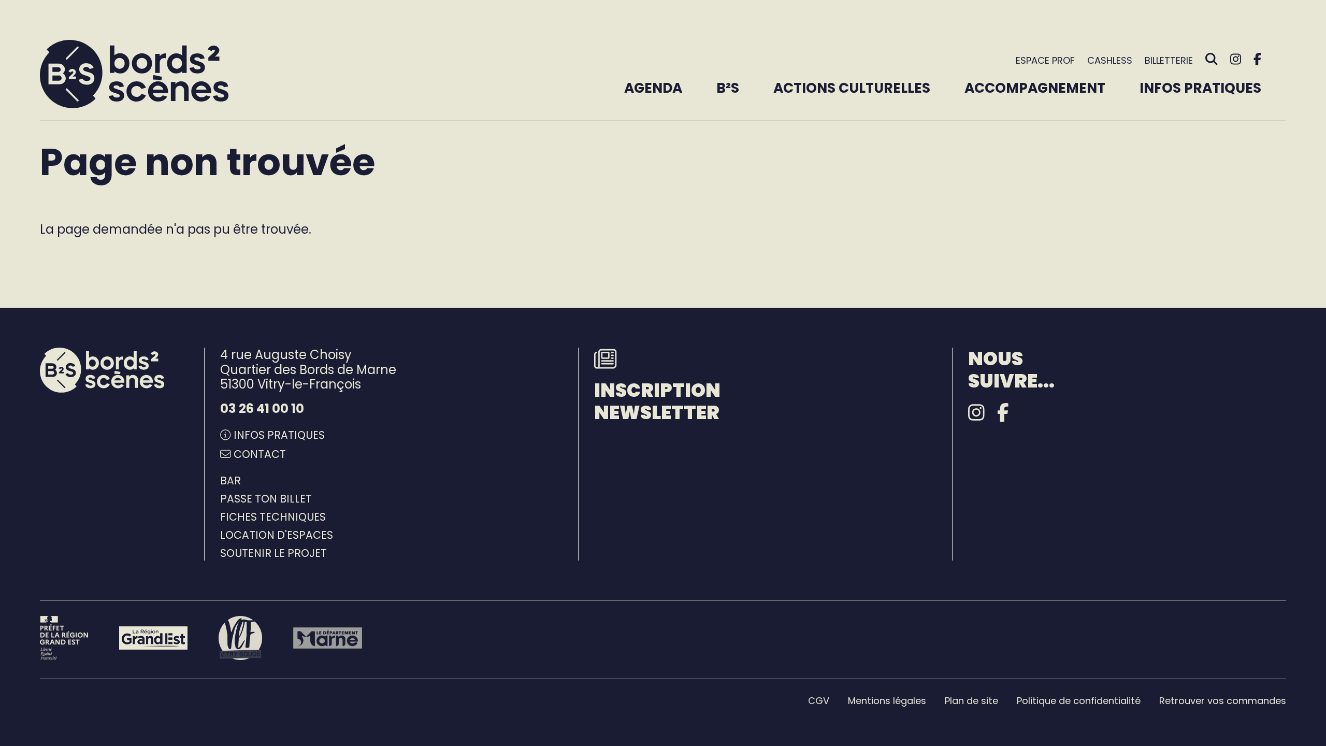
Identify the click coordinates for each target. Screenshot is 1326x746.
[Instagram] (1235, 59)
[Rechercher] (1211, 59)
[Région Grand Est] (153, 637)
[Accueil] (134, 74)
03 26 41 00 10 (262, 408)
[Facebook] (1257, 59)
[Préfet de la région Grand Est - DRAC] (64, 637)
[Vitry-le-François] (240, 637)
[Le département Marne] (327, 638)
